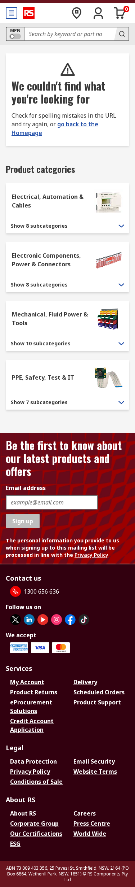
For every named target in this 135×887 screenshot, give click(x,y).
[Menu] (11, 13)
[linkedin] (29, 619)
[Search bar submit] (121, 33)
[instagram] (56, 619)
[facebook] (70, 619)
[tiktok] (83, 619)
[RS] (29, 13)
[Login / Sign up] (98, 13)
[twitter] (15, 619)
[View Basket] (120, 13)
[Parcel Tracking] (76, 13)
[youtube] (42, 619)
